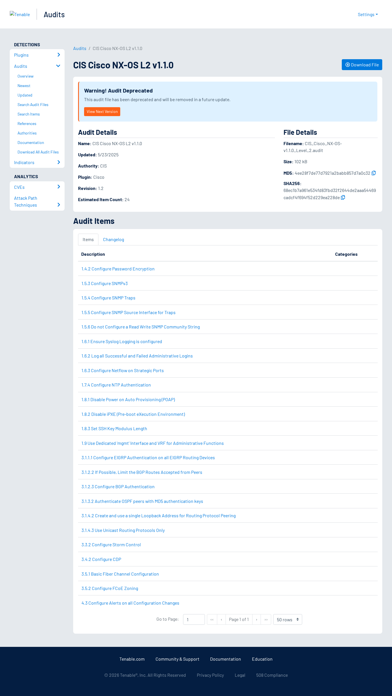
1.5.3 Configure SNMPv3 (104, 283)
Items (88, 239)
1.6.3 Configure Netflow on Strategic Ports (122, 370)
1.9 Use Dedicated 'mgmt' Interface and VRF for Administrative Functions (152, 443)
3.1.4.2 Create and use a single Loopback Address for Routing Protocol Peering (158, 515)
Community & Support (177, 659)
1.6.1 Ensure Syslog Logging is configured (121, 341)
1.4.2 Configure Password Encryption (118, 268)
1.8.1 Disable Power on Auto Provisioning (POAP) (128, 399)
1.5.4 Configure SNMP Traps (108, 297)
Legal (240, 675)
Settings (366, 14)
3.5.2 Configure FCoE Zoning (109, 588)
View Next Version (102, 111)
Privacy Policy (210, 675)
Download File (364, 64)
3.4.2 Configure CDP (101, 559)
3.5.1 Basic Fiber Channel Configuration (120, 573)
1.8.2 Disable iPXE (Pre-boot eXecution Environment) (133, 414)
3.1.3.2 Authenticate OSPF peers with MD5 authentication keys (142, 501)
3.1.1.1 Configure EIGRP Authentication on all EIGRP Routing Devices (148, 457)
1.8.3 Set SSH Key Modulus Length (114, 428)
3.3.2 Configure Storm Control (111, 544)
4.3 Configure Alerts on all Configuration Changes (130, 602)
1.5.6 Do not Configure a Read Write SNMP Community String (140, 326)
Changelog (113, 239)
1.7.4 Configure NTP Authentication (116, 384)
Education (262, 659)
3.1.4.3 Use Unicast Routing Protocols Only (123, 530)
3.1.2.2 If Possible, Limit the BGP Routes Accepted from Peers (141, 472)
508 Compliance (272, 675)
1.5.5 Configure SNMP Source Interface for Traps (128, 312)
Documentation (225, 659)
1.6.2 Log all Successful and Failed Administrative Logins (137, 355)
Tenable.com (132, 659)
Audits (54, 14)
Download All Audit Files (38, 151)
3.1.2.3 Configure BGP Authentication (118, 486)
